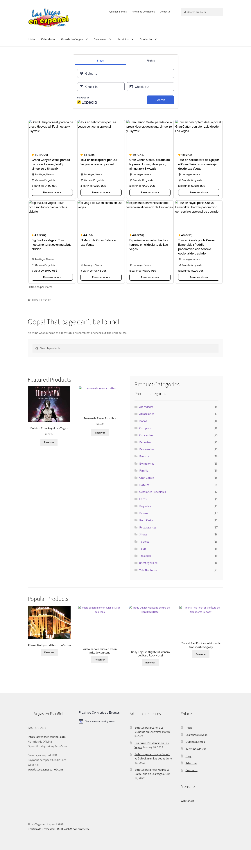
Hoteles (144, 485)
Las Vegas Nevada (196, 735)
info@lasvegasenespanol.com (47, 737)
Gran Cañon (146, 477)
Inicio (31, 39)
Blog (189, 756)
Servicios (123, 39)
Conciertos (146, 435)
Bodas (143, 421)
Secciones (100, 39)
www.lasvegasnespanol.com (45, 769)
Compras (145, 428)
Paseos (143, 513)
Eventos (144, 456)
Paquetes (145, 506)
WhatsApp (187, 800)
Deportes (145, 442)
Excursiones (146, 463)
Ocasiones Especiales (152, 492)
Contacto (165, 11)
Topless (144, 541)
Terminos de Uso (196, 749)
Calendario (48, 39)
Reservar (49, 442)
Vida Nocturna (148, 570)
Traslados (145, 555)
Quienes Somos (118, 11)
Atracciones (146, 414)
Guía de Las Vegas (72, 39)
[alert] (100, 721)
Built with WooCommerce (73, 829)
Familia (143, 470)
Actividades (146, 407)
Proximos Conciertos (143, 11)
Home (35, 300)
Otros (143, 499)
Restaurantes (147, 527)
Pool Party (146, 520)
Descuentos (146, 449)
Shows (143, 534)
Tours (142, 549)
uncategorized (148, 563)
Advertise (191, 763)
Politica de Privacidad (41, 829)
